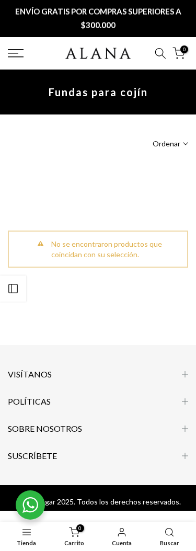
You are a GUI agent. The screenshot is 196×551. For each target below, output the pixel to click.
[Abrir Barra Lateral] (13, 289)
